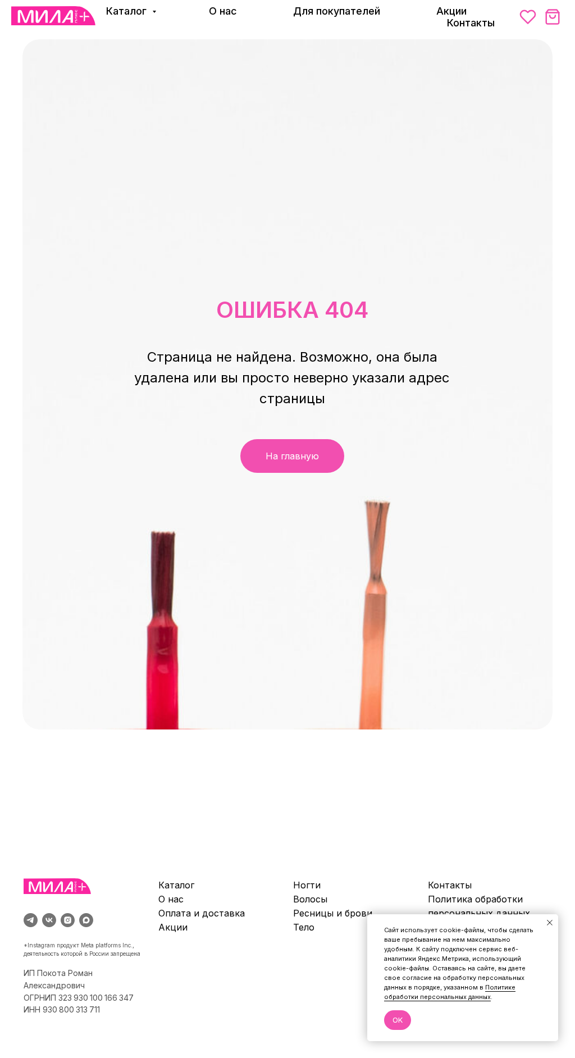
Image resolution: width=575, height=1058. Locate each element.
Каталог (127, 11)
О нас (223, 11)
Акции (451, 11)
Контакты (471, 23)
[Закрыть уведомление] (549, 922)
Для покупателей (336, 11)
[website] (527, 16)
